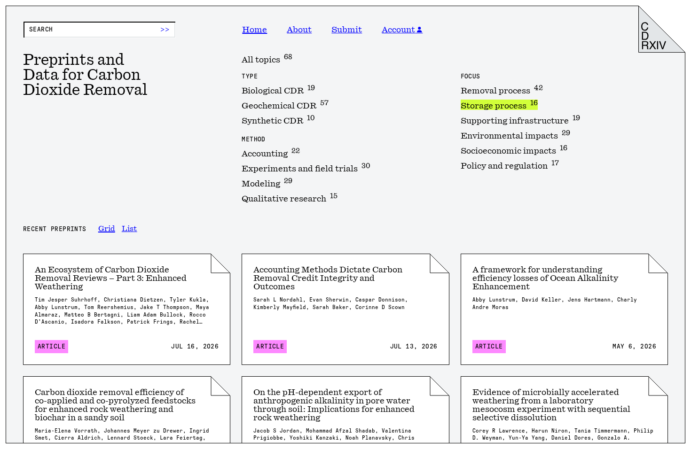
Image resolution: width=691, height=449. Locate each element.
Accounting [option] (271, 152)
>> (165, 29)
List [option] (129, 228)
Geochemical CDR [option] (285, 105)
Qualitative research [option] (290, 198)
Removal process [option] (502, 90)
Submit (346, 29)
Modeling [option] (267, 183)
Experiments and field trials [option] (306, 168)
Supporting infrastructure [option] (520, 120)
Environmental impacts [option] (515, 135)
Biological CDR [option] (278, 90)
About (299, 29)
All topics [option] (267, 59)
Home (254, 29)
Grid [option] (106, 228)
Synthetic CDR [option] (278, 120)
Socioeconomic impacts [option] (514, 150)
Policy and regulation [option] (510, 165)
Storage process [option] (499, 105)
